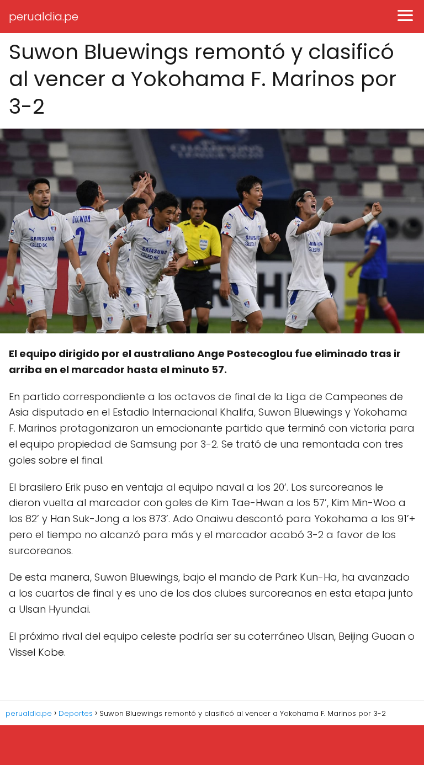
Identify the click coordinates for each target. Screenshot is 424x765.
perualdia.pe (43, 16)
